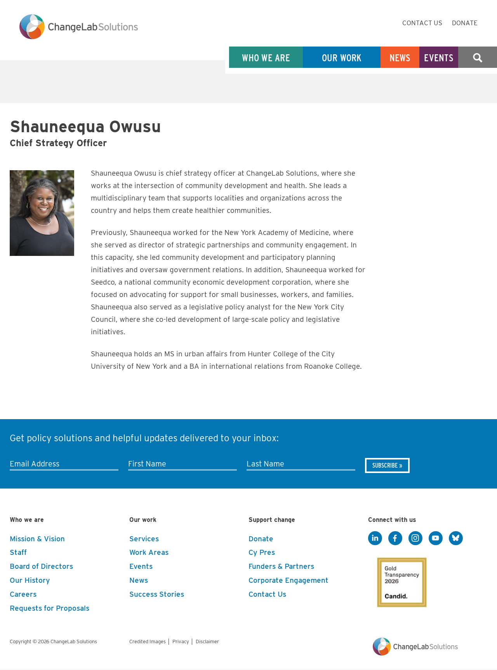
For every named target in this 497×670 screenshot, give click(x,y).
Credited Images (147, 641)
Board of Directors (41, 566)
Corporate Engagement (288, 580)
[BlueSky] (456, 539)
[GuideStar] (400, 580)
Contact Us (422, 23)
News (400, 58)
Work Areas (149, 552)
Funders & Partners (281, 566)
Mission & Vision (37, 538)
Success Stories (156, 594)
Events (439, 58)
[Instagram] (415, 539)
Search (477, 58)
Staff (18, 552)
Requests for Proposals (49, 608)
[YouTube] (436, 539)
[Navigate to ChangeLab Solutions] (415, 653)
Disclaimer (207, 641)
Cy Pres (261, 552)
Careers (23, 594)
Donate (465, 23)
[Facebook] (395, 539)
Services (144, 538)
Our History (30, 580)
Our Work (342, 58)
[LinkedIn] (375, 539)
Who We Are (266, 58)
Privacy (180, 641)
